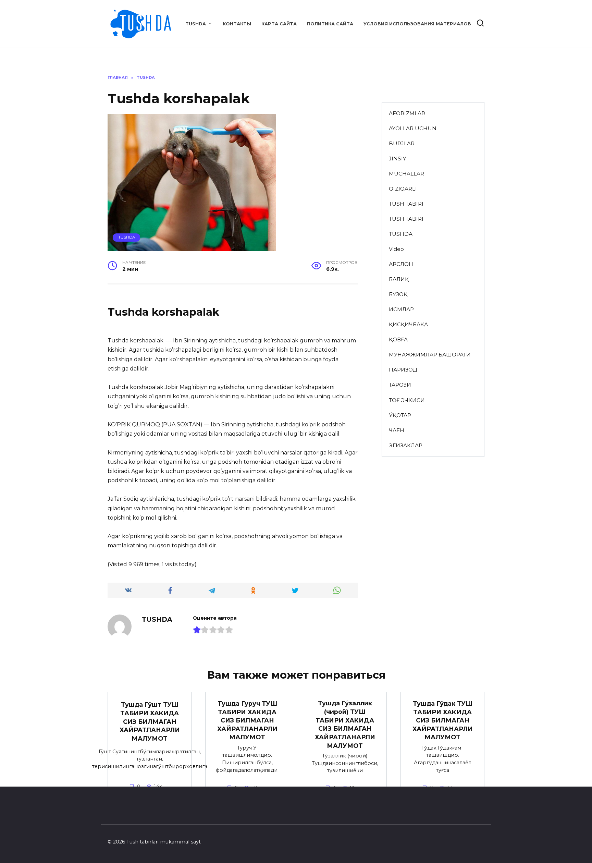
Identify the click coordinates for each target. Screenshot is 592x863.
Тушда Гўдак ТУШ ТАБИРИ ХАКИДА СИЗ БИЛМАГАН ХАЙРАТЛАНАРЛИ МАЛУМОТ (442, 720)
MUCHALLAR (406, 173)
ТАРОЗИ (400, 384)
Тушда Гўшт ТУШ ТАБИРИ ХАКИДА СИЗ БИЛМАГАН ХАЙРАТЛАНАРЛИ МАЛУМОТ (150, 721)
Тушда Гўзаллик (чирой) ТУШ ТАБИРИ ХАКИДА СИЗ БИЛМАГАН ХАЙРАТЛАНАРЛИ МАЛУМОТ (345, 724)
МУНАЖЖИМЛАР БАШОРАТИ (430, 354)
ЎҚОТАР (400, 415)
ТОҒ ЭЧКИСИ (407, 400)
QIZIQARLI (403, 188)
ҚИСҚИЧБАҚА (408, 324)
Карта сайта (279, 23)
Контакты (237, 23)
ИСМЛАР (401, 309)
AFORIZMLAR (407, 113)
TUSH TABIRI (406, 203)
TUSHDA (195, 23)
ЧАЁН (396, 430)
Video (396, 249)
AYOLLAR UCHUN (412, 128)
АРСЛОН (401, 264)
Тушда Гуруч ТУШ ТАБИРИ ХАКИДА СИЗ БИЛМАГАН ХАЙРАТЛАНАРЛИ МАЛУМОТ (247, 720)
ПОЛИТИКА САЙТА (330, 23)
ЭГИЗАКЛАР (405, 445)
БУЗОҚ (398, 294)
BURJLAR (402, 143)
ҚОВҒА (398, 339)
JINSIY (397, 158)
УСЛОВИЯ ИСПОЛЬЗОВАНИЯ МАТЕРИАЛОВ (417, 23)
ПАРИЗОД (403, 369)
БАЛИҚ (399, 279)
